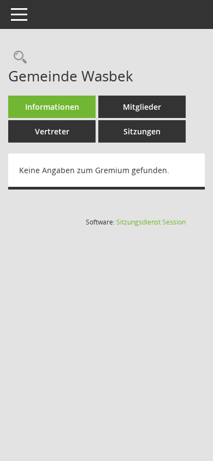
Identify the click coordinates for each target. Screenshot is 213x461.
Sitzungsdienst (151, 222)
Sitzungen (142, 131)
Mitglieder (142, 107)
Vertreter (52, 131)
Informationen (52, 107)
